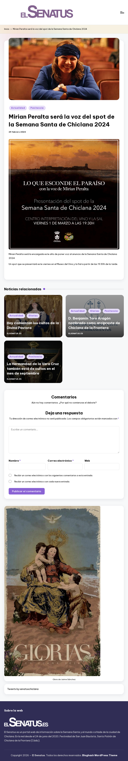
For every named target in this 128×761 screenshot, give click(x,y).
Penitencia (37, 108)
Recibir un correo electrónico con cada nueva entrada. (42, 481)
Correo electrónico (61, 460)
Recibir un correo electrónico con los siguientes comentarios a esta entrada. (53, 475)
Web (87, 460)
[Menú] (122, 12)
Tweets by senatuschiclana (22, 689)
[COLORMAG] (26, 722)
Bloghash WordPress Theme (99, 755)
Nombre (15, 460)
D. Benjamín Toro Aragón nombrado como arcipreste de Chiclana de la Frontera (94, 323)
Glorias (33, 315)
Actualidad (18, 108)
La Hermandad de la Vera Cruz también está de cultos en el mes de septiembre (33, 368)
